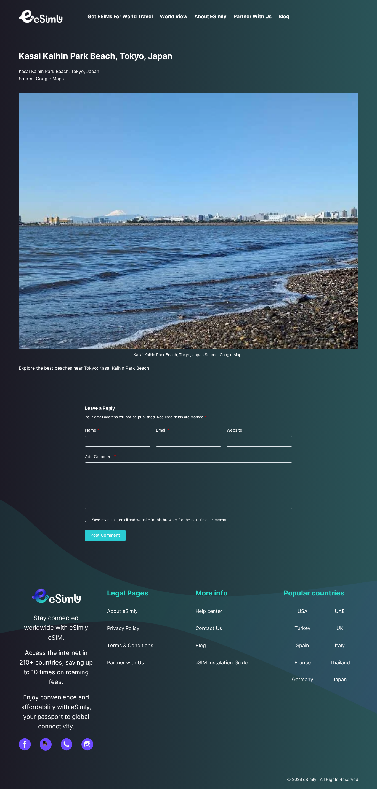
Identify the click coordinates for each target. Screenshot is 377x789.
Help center (208, 611)
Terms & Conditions (130, 645)
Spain (302, 645)
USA (302, 611)
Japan (340, 679)
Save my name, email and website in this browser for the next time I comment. (160, 520)
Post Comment (105, 535)
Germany (302, 679)
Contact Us (208, 628)
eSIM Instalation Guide (221, 662)
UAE (340, 611)
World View (173, 16)
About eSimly (210, 16)
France (302, 662)
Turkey (302, 628)
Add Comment (100, 456)
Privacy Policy (123, 628)
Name (92, 430)
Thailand (340, 662)
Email (162, 430)
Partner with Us (252, 16)
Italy (340, 645)
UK (339, 628)
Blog (283, 16)
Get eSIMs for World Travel (120, 16)
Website (234, 430)
